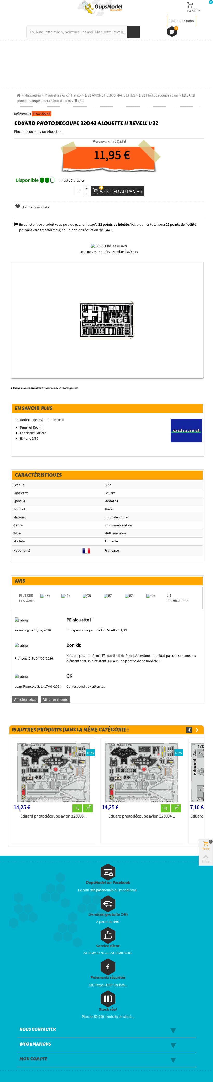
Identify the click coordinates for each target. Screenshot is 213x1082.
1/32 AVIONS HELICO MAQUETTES (110, 95)
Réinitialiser (177, 600)
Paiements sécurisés (107, 977)
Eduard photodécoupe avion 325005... (53, 816)
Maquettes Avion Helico (63, 95)
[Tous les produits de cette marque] (186, 430)
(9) (47, 595)
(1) (67, 595)
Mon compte (33, 1059)
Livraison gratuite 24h (108, 914)
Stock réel (108, 1009)
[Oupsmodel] (100, 7)
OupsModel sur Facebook (108, 882)
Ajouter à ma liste (35, 207)
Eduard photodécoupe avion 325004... (141, 816)
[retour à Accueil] (19, 95)
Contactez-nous (181, 20)
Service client (107, 946)
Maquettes (32, 95)
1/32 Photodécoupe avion (158, 95)
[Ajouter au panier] (88, 808)
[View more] (77, 808)
